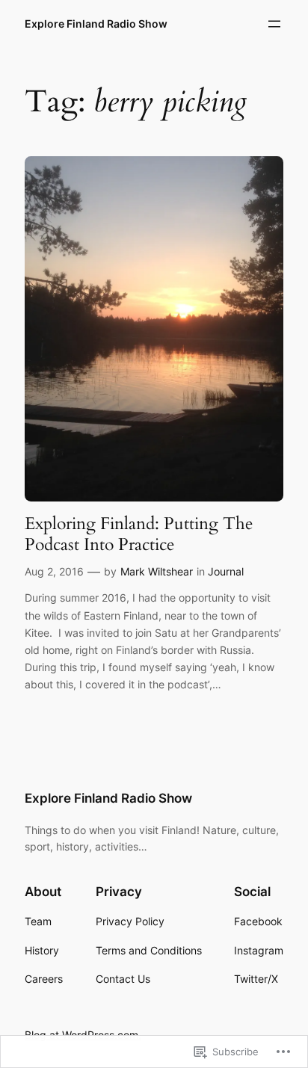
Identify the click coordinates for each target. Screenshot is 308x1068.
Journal (226, 571)
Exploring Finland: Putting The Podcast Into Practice (139, 534)
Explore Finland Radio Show (96, 23)
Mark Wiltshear (156, 571)
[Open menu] (274, 24)
